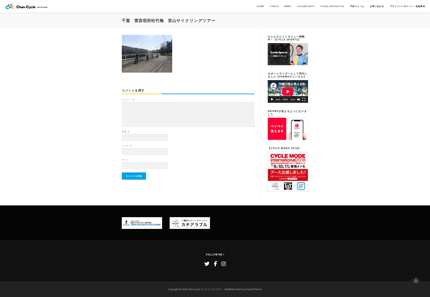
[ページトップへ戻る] (416, 281)
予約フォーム (357, 6)
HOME (260, 6)
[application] (288, 91)
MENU (287, 6)
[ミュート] (298, 99)
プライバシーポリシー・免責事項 (407, 6)
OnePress (230, 289)
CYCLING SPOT (306, 6)
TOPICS (274, 6)
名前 (126, 131)
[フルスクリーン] (304, 99)
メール (127, 145)
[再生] (272, 99)
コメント (128, 99)
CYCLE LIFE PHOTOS (332, 6)
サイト (125, 159)
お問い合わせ (377, 6)
